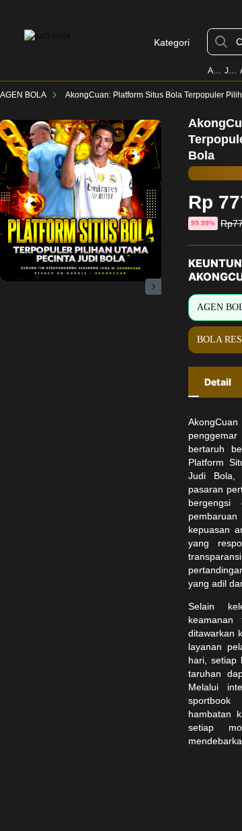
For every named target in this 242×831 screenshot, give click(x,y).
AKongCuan (215, 70)
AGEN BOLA (23, 95)
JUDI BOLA (231, 70)
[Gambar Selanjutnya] (153, 287)
